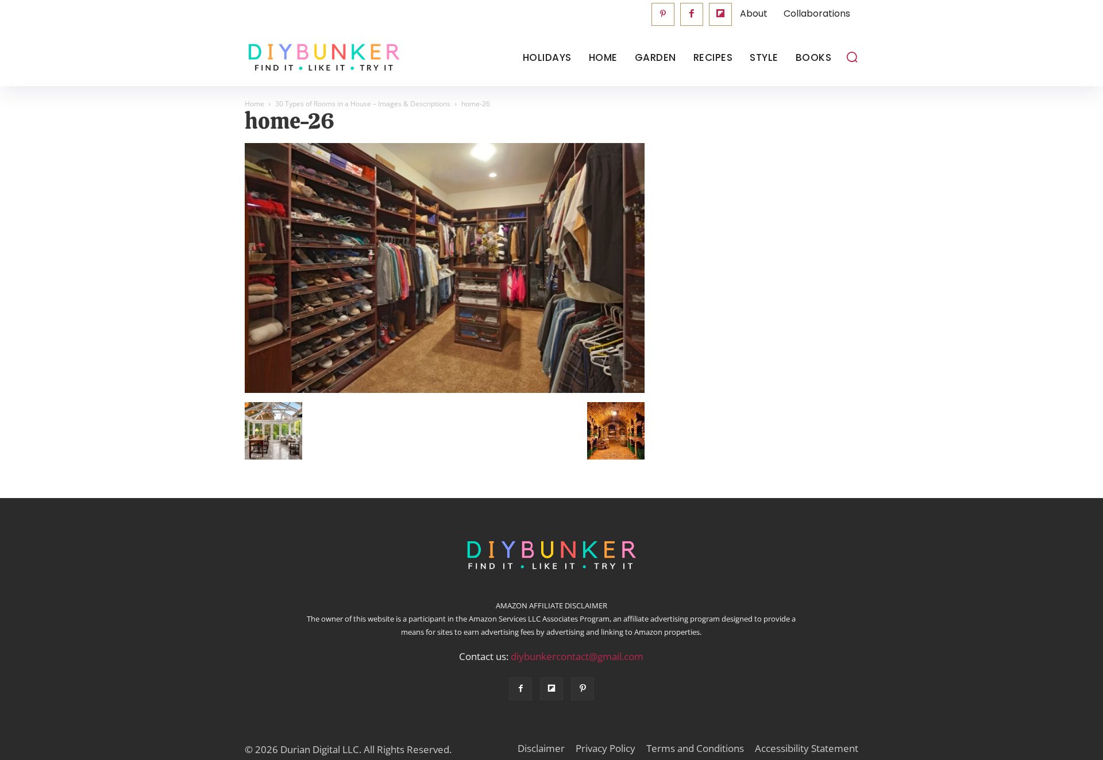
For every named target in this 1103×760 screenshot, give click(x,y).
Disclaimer (541, 748)
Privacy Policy (605, 748)
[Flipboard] (720, 14)
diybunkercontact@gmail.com (577, 656)
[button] (852, 57)
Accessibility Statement (806, 748)
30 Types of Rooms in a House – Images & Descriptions (362, 104)
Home (254, 104)
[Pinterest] (662, 14)
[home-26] (445, 390)
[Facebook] (691, 14)
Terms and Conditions (695, 748)
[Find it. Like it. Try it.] (321, 58)
